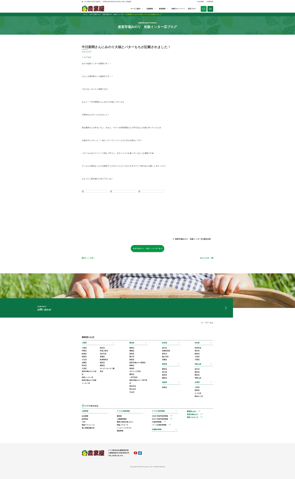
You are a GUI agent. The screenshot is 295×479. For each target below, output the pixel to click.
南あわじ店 (199, 396)
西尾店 (131, 360)
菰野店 (102, 365)
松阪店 (84, 357)
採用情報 (210, 1)
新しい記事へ (89, 258)
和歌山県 (198, 364)
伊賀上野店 (104, 351)
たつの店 (198, 393)
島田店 (164, 375)
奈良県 (197, 343)
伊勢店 (84, 351)
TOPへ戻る (209, 323)
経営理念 (85, 419)
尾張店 (131, 354)
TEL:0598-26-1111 (115, 456)
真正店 (164, 348)
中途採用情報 (157, 422)
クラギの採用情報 (158, 411)
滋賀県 (164, 382)
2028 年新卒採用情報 (160, 416)
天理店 (197, 360)
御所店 (197, 354)
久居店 (84, 368)
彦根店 (164, 387)
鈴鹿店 (84, 354)
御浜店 (102, 362)
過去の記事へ (205, 258)
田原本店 (198, 348)
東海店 (131, 368)
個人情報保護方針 (88, 428)
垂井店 (164, 354)
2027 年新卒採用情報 (160, 419)
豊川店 (131, 357)
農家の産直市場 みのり (125, 422)
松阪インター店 (87, 377)
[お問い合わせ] (203, 9)
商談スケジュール (88, 425)
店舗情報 (149, 9)
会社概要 (85, 416)
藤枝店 (164, 378)
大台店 (84, 360)
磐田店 (164, 369)
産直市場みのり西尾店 (137, 362)
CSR (83, 422)
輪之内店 (165, 357)
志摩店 (84, 362)
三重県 (84, 343)
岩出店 (197, 369)
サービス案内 (135, 9)
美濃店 (164, 360)
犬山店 (131, 392)
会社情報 (201, 1)
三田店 (197, 387)
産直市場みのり (192, 414)
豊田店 (131, 374)
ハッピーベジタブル (124, 428)
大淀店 (197, 357)
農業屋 (119, 416)
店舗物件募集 (157, 429)
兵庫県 (197, 382)
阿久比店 (132, 389)
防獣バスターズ (122, 425)
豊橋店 (131, 351)
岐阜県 (164, 343)
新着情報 (162, 9)
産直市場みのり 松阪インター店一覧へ (147, 248)
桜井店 (197, 351)
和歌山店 (198, 378)
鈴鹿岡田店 (104, 360)
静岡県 (164, 364)
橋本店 (197, 375)
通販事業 (120, 431)
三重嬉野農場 (122, 419)
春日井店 (132, 386)
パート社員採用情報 (159, 425)
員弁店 (102, 348)
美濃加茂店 (166, 351)
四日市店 (103, 354)
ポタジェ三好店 (135, 371)
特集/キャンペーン (178, 9)
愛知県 (131, 343)
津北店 (84, 365)
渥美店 (131, 348)
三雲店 (84, 348)
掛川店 (164, 372)
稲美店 (197, 390)
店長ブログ (192, 9)
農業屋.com (191, 411)
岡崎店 (131, 365)
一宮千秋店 (133, 377)
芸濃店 (102, 357)
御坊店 (197, 372)
